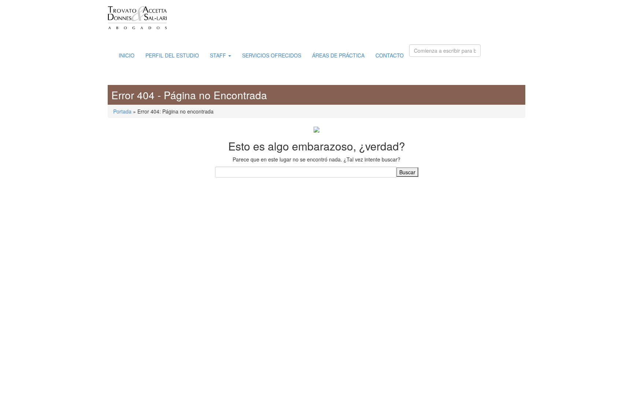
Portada (122, 111)
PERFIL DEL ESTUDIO (172, 55)
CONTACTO (389, 55)
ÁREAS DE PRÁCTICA (338, 55)
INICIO (126, 55)
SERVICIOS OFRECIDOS (271, 55)
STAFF (218, 55)
